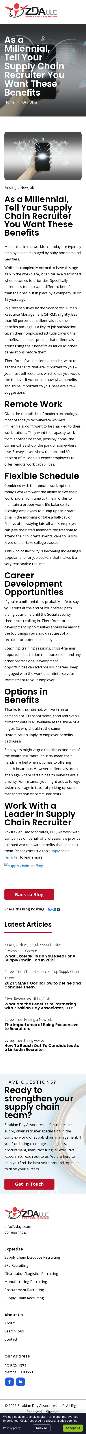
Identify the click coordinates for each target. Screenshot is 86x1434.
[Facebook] (50, 909)
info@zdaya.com (17, 1226)
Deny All (41, 1428)
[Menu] (76, 12)
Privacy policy (12, 1428)
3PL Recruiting (16, 1266)
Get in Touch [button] (29, 1184)
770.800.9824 (15, 1232)
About (9, 1323)
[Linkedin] (54, 909)
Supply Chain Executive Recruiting (32, 1258)
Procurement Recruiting (24, 1290)
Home (9, 102)
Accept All (73, 1428)
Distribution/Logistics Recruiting (31, 1274)
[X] (58, 909)
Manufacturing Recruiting (25, 1282)
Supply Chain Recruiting (24, 1298)
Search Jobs (14, 1331)
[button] (29, 894)
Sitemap (53, 1411)
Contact (10, 1340)
